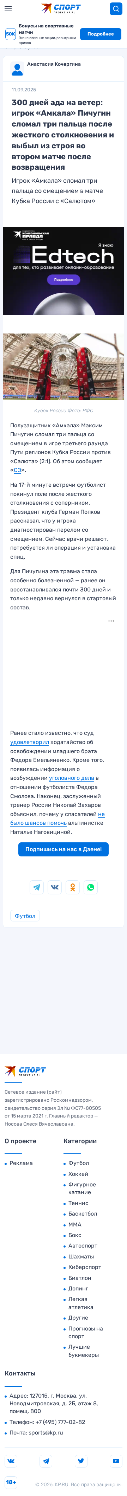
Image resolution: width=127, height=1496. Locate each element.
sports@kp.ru (46, 1432)
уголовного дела (71, 778)
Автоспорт (82, 1245)
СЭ (17, 470)
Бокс (74, 1235)
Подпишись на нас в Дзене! (63, 849)
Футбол (25, 916)
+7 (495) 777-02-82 (60, 1422)
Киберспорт (84, 1267)
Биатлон (79, 1278)
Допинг (78, 1288)
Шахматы (81, 1256)
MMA (74, 1224)
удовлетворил (29, 742)
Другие (78, 1317)
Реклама (21, 1163)
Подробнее (100, 34)
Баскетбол (82, 1213)
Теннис (78, 1203)
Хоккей (78, 1174)
